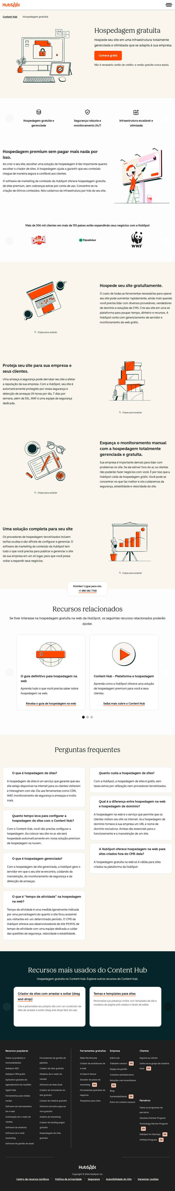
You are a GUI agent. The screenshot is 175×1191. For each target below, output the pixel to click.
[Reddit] (107, 1157)
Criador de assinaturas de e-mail (92, 1066)
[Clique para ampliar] (141, 177)
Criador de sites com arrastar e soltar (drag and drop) (49, 996)
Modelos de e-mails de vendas (51, 1076)
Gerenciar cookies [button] (148, 1179)
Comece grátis (108, 55)
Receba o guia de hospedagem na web (51, 703)
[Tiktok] (117, 1157)
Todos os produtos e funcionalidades (15, 1060)
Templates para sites (90, 1101)
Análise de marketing (50, 1117)
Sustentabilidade (121, 1096)
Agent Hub (10, 1090)
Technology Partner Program (154, 1126)
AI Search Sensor (88, 1074)
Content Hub (10, 16)
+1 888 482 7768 (88, 590)
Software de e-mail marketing (14, 1135)
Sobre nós (115, 1058)
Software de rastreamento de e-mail (18, 1109)
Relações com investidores (123, 1083)
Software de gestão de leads (19, 1143)
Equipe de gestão (118, 1069)
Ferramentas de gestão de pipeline (53, 1060)
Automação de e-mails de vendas (18, 1119)
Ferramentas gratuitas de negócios (92, 1092)
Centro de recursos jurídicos (32, 1179)
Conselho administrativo (122, 1075)
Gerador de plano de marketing (90, 1082)
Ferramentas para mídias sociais (17, 1098)
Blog (112, 1091)
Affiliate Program (151, 1140)
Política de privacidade (68, 1179)
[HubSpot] (11, 4)
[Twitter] (87, 1157)
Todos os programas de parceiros (151, 1110)
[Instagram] (67, 1157)
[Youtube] (77, 1157)
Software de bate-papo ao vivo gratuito (53, 1109)
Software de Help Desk (51, 1085)
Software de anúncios (16, 1127)
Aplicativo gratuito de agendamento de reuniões (18, 1082)
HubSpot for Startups (153, 1134)
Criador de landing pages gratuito (52, 1125)
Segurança (94, 1179)
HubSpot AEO (12, 1068)
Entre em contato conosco (122, 1102)
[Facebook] (58, 1157)
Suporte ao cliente (149, 1058)
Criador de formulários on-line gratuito (53, 1092)
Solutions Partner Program (153, 1118)
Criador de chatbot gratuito (53, 1101)
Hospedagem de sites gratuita (50, 1135)
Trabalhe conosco (121, 1063)
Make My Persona (88, 1058)
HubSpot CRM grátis (15, 1074)
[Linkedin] (97, 1157)
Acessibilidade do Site (119, 1179)
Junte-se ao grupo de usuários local (154, 1066)
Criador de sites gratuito (52, 1068)
